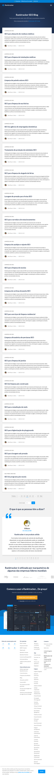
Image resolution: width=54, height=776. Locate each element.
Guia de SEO (23, 682)
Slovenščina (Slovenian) (37, 752)
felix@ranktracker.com (48, 668)
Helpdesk (36, 665)
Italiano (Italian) (38, 685)
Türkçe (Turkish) (38, 706)
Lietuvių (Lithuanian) (37, 736)
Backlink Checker (24, 652)
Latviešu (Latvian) (36, 740)
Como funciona (23, 673)
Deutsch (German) (36, 674)
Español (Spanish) (36, 678)
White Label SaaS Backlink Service (24, 670)
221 (21, 496)
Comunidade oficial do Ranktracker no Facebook (14, 644)
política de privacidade (23, 772)
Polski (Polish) (37, 696)
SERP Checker (23, 648)
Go (33, 502)
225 (33, 496)
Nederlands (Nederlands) (37, 692)
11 (33, 557)
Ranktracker (8, 5)
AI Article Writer (24, 659)
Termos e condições (36, 644)
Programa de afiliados (25, 675)
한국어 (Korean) (38, 759)
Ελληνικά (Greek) (36, 719)
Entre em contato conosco (48, 644)
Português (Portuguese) (37, 698)
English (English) (38, 671)
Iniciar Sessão (37, 655)
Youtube (9, 644)
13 (38, 557)
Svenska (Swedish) (36, 702)
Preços (35, 659)
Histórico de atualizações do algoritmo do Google (26, 693)
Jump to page (22, 502)
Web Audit (22, 650)
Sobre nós (46, 648)
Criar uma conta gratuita (27, 597)
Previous (14, 496)
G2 (14, 647)
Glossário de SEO (24, 680)
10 (31, 557)
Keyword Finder (24, 645)
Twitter (3, 647)
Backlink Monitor (24, 654)
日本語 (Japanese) (36, 688)
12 (35, 557)
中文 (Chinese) (37, 708)
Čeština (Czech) (38, 714)
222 (24, 496)
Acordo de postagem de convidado (25, 689)
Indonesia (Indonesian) (37, 732)
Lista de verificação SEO (25, 657)
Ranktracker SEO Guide (34, 21)
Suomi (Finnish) (37, 725)
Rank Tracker (23, 643)
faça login (22, 601)
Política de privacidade (37, 648)
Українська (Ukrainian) (37, 756)
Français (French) (36, 682)
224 (30, 496)
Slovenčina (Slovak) (36, 748)
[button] (51, 5)
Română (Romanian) (37, 744)
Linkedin (9, 647)
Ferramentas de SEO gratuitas (25, 685)
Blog (21, 677)
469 (38, 496)
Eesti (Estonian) (38, 723)
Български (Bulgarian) (36, 711)
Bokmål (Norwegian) (37, 762)
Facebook (3, 644)
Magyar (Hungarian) (37, 728)
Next (41, 496)
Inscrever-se (37, 657)
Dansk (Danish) (37, 717)
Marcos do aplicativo (36, 662)
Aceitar (42, 771)
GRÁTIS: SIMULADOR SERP (25, 662)
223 (27, 496)
